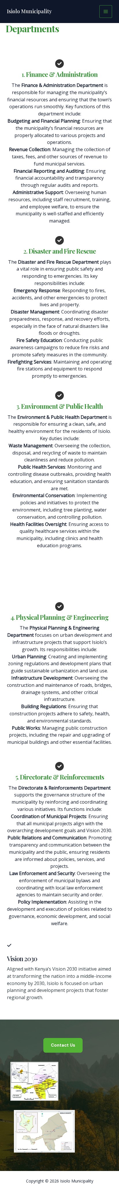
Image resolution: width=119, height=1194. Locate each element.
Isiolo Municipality (29, 11)
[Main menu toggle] (105, 11)
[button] (63, 1045)
